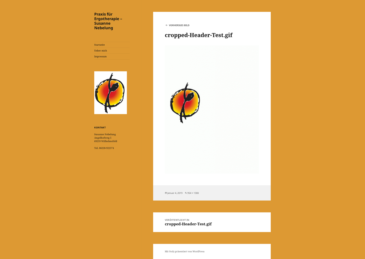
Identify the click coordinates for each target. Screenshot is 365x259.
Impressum (100, 56)
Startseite (99, 44)
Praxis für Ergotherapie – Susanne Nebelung (108, 20)
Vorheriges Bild (179, 25)
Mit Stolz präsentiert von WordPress (184, 251)
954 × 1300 (193, 193)
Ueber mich (100, 50)
